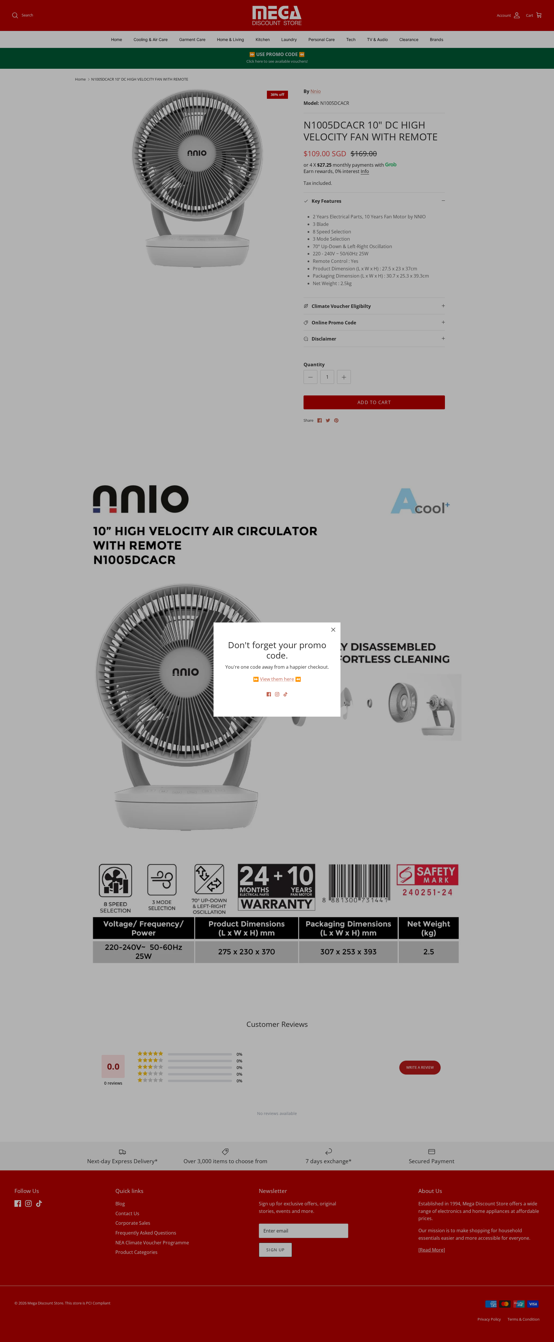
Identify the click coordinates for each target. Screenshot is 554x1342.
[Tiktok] (285, 694)
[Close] (333, 629)
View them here (277, 679)
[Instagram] (277, 694)
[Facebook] (269, 694)
